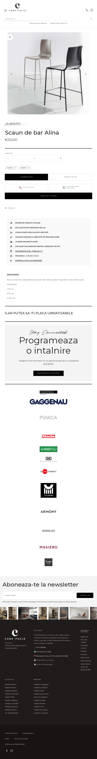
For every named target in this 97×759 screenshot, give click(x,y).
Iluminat (84, 654)
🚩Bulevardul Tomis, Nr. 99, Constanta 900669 (51, 656)
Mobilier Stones (39, 703)
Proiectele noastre (84, 646)
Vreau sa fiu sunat (49, 196)
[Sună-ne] (87, 11)
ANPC (7, 739)
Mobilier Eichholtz (11, 707)
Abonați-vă (85, 595)
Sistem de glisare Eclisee (85, 668)
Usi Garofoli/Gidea (11, 713)
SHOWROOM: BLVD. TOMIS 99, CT (28, 251)
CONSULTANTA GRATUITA (58, 23)
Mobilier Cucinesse (11, 703)
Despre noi (84, 637)
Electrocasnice (86, 661)
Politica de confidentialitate (15, 744)
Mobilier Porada (39, 700)
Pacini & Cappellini (41, 697)
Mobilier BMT (10, 697)
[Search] (91, 19)
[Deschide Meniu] (5, 11)
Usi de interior (86, 664)
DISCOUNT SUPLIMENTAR (38, 23)
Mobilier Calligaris (11, 700)
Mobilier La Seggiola (41, 684)
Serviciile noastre (84, 641)
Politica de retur (28, 733)
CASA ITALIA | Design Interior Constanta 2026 (15, 647)
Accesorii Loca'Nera (41, 713)
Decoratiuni (85, 658)
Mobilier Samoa (10, 684)
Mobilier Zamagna (40, 710)
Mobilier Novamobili (41, 694)
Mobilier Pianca (10, 687)
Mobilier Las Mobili (40, 687)
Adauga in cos (70, 177)
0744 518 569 (41, 647)
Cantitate (9, 153)
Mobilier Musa (39, 691)
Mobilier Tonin (39, 707)
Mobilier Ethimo (11, 710)
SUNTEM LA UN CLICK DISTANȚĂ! (28, 260)
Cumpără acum (26, 177)
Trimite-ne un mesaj (43, 652)
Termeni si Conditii (21, 739)
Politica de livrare (11, 733)
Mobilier (84, 651)
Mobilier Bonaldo (11, 691)
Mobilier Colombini (12, 694)
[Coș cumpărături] (91, 11)
